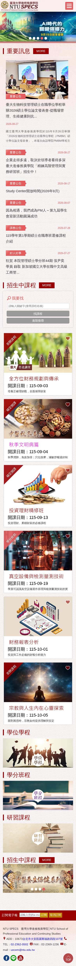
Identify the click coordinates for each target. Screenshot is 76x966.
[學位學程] (38, 753)
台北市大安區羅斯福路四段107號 (43, 938)
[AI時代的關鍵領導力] (38, 27)
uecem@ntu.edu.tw (23, 949)
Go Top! (68, 958)
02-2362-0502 (19, 944)
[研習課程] (38, 838)
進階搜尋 (38, 320)
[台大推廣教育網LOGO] (19, 6)
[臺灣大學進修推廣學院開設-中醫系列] (38, 878)
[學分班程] (38, 796)
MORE (40, 51)
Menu (69, 6)
